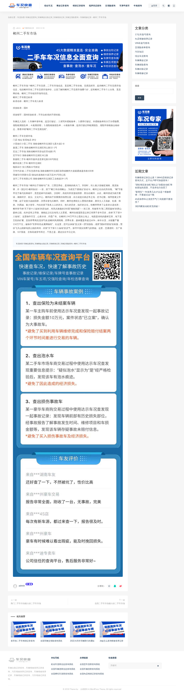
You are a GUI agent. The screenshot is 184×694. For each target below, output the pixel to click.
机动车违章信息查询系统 (62, 664)
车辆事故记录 (141, 60)
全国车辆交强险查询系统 (51, 641)
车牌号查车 (124, 6)
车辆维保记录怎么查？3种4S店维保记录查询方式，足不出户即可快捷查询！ (154, 179)
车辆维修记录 (85, 17)
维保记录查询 (79, 6)
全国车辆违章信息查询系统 (63, 669)
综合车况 (48, 6)
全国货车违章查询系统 (90, 664)
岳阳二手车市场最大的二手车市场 (110, 604)
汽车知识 (139, 52)
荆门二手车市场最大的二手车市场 (26, 604)
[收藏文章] (109, 586)
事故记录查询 (62, 6)
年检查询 (138, 6)
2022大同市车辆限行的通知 (82, 641)
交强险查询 (110, 6)
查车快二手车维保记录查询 (23, 641)
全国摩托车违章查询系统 (62, 674)
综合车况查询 (141, 56)
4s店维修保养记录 (143, 39)
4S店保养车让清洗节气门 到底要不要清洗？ (153, 200)
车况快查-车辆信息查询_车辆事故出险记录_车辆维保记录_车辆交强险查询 (47, 17)
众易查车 (84, 689)
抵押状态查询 (95, 6)
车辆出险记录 (141, 69)
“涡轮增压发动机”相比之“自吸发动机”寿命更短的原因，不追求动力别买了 (153, 186)
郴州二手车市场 (80, 244)
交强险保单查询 (142, 47)
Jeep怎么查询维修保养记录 (111, 641)
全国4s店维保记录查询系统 (92, 674)
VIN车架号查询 (142, 43)
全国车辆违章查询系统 (90, 669)
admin (22, 586)
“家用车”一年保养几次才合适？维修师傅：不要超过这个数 (153, 193)
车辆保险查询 (141, 65)
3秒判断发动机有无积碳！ (147, 206)
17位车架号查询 (143, 34)
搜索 (137, 86)
